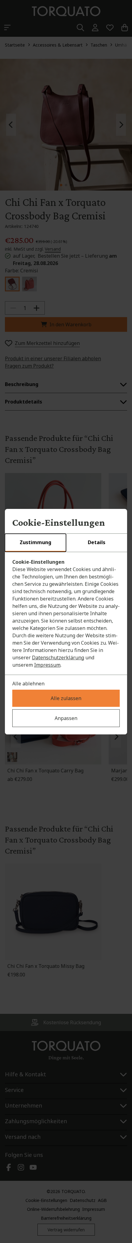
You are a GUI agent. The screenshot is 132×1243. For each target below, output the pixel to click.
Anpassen (66, 718)
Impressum (47, 664)
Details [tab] (96, 542)
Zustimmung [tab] (35, 542)
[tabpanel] (66, 613)
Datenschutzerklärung (58, 657)
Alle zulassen (66, 698)
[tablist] (66, 543)
